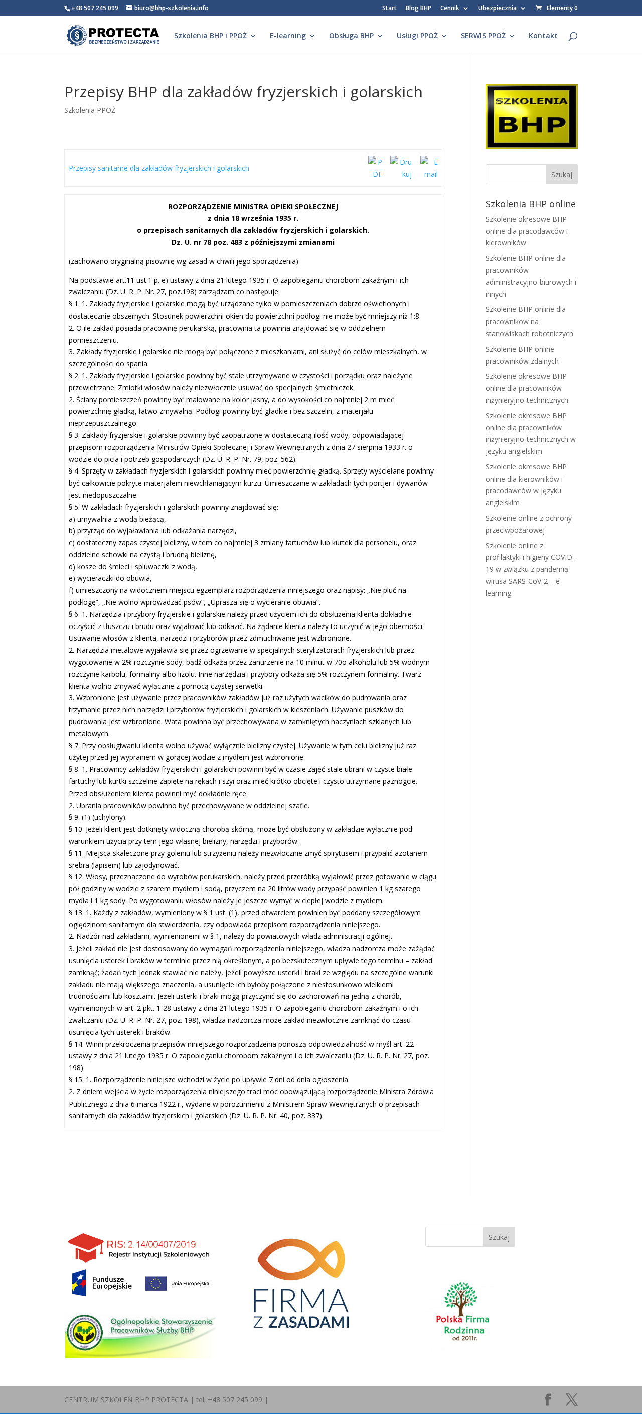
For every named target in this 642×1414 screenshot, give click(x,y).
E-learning (288, 36)
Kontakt (543, 36)
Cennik (449, 8)
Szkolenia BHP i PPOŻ (210, 36)
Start (389, 8)
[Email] (429, 174)
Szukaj (499, 1237)
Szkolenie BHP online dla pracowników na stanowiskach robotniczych (529, 321)
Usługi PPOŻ (417, 36)
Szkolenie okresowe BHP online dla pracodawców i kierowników (527, 231)
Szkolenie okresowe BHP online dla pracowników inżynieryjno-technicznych (527, 388)
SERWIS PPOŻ (483, 36)
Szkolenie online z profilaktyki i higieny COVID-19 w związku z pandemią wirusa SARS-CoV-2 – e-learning (530, 569)
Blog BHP (418, 8)
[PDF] (375, 174)
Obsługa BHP (351, 36)
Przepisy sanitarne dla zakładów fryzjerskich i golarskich (159, 168)
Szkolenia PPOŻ (89, 110)
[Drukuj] (401, 174)
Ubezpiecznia (497, 8)
